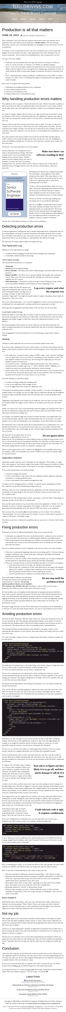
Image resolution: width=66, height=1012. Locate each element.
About (23, 19)
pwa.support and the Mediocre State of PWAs (33, 994)
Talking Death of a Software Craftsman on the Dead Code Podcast (33, 985)
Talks (41, 19)
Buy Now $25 (14, 214)
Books (33, 19)
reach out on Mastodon (27, 1006)
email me (38, 1006)
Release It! (17, 966)
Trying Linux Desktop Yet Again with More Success (33, 989)
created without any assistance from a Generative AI (44, 1003)
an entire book (29, 969)
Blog (14, 19)
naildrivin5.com (33, 6)
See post (39, 2)
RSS (50, 19)
